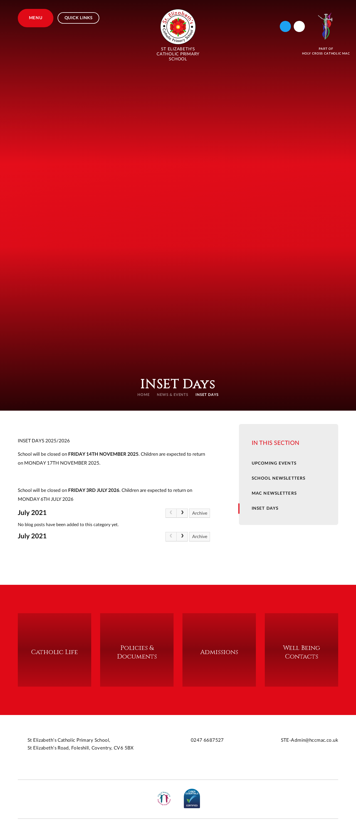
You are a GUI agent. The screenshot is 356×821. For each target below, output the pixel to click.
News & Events (173, 395)
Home (143, 395)
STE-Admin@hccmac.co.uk (309, 740)
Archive (199, 513)
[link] (171, 513)
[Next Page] (182, 513)
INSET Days (207, 395)
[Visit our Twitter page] (285, 26)
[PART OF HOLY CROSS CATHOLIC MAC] (326, 26)
